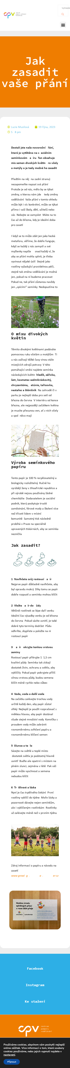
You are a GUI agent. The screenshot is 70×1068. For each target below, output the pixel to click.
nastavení (9, 1055)
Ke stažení (35, 1001)
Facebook (35, 968)
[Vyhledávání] (63, 13)
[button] (63, 25)
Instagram (35, 985)
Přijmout (11, 1061)
